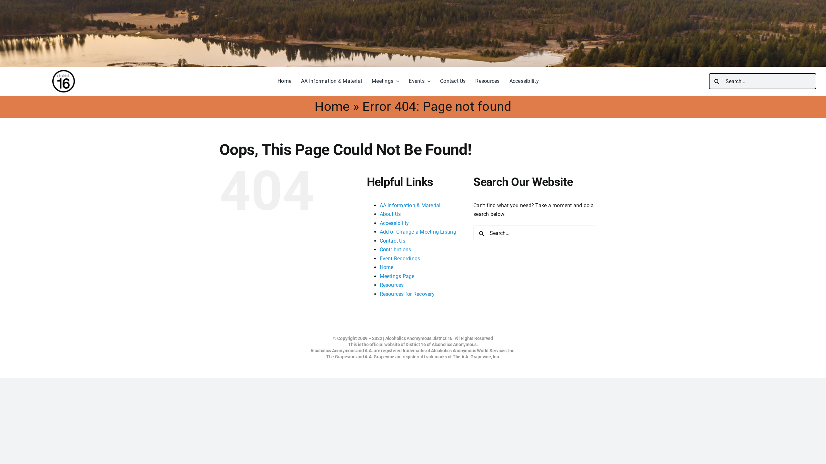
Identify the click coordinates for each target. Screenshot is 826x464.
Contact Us (392, 241)
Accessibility (394, 223)
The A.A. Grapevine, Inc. (476, 356)
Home (332, 106)
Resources (392, 285)
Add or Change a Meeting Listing (418, 232)
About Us (390, 214)
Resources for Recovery (407, 294)
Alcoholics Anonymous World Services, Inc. (473, 350)
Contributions (395, 250)
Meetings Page (397, 276)
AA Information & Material (410, 205)
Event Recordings (400, 259)
